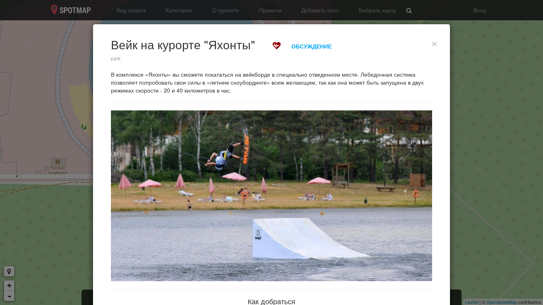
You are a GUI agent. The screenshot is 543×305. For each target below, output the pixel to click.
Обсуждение (311, 46)
